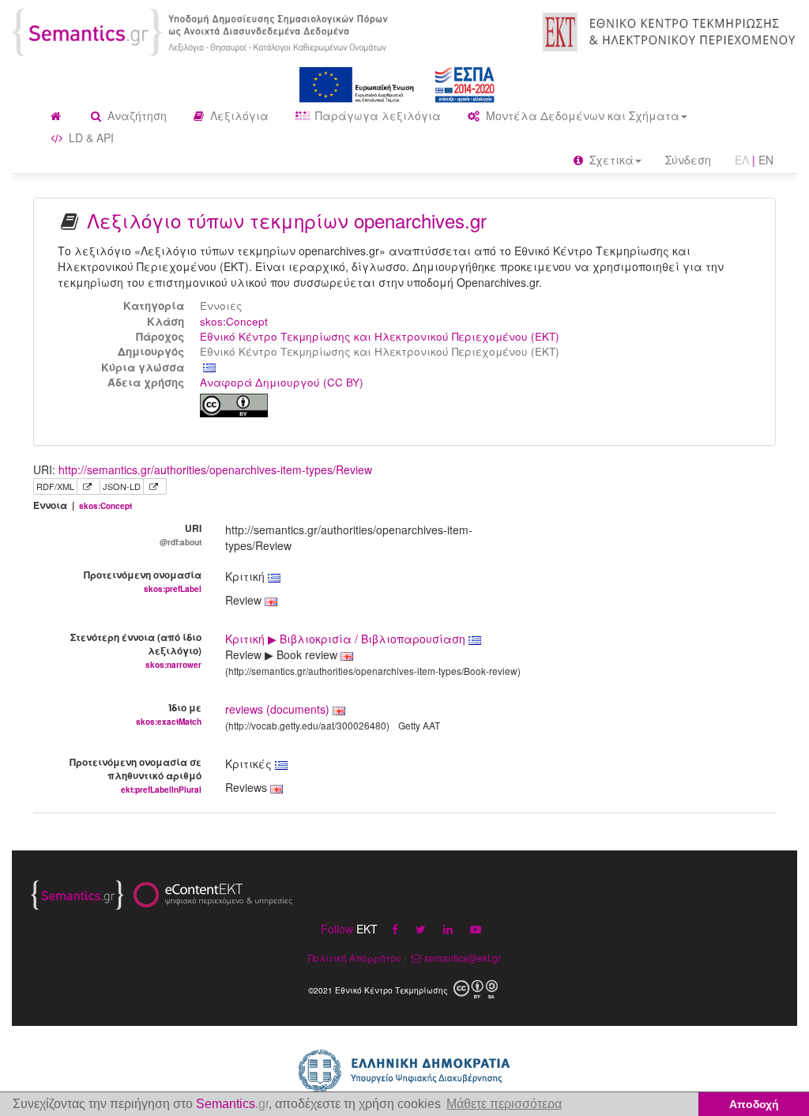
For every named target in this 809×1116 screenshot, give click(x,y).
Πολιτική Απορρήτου (354, 957)
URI (180, 534)
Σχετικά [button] (610, 160)
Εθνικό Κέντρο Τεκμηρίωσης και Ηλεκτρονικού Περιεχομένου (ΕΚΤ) (379, 336)
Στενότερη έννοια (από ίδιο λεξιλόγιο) (135, 650)
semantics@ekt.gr (462, 957)
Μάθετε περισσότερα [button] (504, 1103)
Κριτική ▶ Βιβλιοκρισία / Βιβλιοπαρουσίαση (346, 639)
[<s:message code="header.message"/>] (202, 31)
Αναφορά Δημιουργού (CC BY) (281, 382)
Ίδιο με (168, 713)
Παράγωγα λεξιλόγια (376, 115)
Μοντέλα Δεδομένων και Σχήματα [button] (581, 115)
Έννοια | (82, 505)
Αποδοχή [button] (754, 1104)
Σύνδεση (688, 160)
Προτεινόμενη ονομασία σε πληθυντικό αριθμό (135, 775)
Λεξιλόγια (238, 115)
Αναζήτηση (135, 115)
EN (765, 160)
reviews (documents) (277, 709)
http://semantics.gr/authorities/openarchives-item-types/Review (215, 469)
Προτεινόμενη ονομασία (142, 580)
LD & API (90, 137)
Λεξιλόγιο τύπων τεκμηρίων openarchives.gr (287, 220)
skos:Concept (234, 321)
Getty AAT (419, 725)
